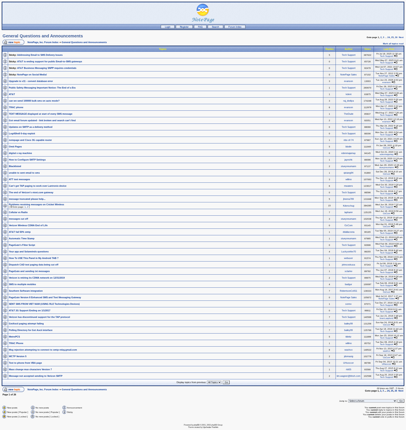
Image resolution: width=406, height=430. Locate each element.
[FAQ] (200, 28)
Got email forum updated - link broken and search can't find (42, 120)
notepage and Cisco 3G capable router (30, 140)
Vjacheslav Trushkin (210, 427)
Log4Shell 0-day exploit (22, 133)
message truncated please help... (27, 199)
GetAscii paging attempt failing (26, 323)
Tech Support (348, 55)
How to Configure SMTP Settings (27, 159)
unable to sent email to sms (24, 172)
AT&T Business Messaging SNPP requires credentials (46, 68)
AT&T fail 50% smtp (20, 232)
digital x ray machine (20, 153)
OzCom (386, 148)
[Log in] (167, 28)
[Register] (184, 28)
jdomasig (348, 356)
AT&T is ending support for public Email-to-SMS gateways (49, 61)
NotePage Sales (348, 74)
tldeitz (348, 336)
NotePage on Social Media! (32, 74)
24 (388, 37)
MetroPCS (14, 336)
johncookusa (348, 264)
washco (348, 349)
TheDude (348, 114)
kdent (348, 94)
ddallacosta (348, 232)
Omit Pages (15, 146)
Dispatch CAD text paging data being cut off (33, 264)
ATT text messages (19, 179)
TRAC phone (16, 107)
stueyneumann (348, 166)
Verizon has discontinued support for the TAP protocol (39, 317)
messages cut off (18, 219)
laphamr (348, 212)
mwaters (348, 186)
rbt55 (348, 369)
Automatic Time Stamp (21, 238)
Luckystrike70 (348, 251)
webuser (348, 258)
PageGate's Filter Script (22, 245)
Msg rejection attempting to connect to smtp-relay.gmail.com (43, 349)
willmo (349, 179)
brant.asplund (386, 318)
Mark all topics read (393, 43)
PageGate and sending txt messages (29, 271)
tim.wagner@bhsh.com (348, 376)
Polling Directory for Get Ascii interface (30, 330)
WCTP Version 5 (17, 356)
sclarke (348, 271)
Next (401, 37)
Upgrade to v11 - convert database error (31, 81)
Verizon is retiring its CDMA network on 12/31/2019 (37, 277)
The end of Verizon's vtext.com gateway (31, 192)
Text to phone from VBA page (25, 363)
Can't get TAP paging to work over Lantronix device (37, 186)
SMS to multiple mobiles (22, 284)
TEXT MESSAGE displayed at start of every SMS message (40, 114)
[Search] (215, 28)
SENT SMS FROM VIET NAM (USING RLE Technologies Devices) (44, 304)
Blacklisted (15, 166)
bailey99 (348, 323)
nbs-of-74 (349, 140)
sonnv (348, 304)
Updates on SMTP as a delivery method (30, 127)
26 (396, 37)
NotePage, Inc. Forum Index (42, 42)
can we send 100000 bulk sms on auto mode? (34, 100)
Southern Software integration (26, 291)
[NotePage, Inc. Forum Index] (235, 28)
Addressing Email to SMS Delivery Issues (40, 55)
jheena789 (348, 199)
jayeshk (348, 159)
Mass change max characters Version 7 (30, 369)
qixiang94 (348, 172)
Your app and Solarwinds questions (29, 251)
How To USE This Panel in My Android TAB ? (34, 258)
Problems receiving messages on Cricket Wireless (36, 204)
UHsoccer (348, 363)
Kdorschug (348, 205)
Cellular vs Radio (18, 212)
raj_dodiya (348, 100)
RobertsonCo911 (348, 291)
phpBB (196, 425)
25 (392, 37)
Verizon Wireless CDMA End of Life (28, 225)
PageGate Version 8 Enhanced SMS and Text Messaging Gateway (45, 297)
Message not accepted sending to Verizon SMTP (35, 376)
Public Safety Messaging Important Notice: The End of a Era (42, 87)
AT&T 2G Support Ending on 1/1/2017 (29, 310)
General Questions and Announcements (43, 36)
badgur (348, 284)
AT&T (12, 94)
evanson (348, 81)
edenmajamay (348, 153)
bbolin (348, 146)
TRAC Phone (16, 343)
